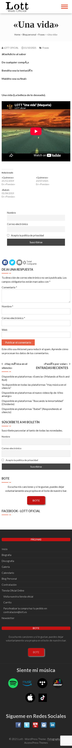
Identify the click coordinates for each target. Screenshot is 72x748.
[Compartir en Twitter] (12, 262)
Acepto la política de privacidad (27, 235)
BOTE (36, 500)
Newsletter (8, 618)
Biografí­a (6, 554)
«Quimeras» (8, 177)
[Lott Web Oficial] (18, 6)
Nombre (11, 212)
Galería (6, 566)
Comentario (9, 287)
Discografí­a (8, 560)
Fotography (54, 738)
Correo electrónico (17, 224)
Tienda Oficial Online (13, 590)
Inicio (5, 549)
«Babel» (6, 189)
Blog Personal (9, 578)
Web (4, 329)
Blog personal (29, 34)
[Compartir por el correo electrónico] (19, 262)
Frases (41, 34)
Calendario (8, 572)
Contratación (9, 584)
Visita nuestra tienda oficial (18, 596)
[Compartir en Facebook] (5, 262)
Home (17, 34)
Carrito (7, 602)
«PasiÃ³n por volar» (56, 363)
